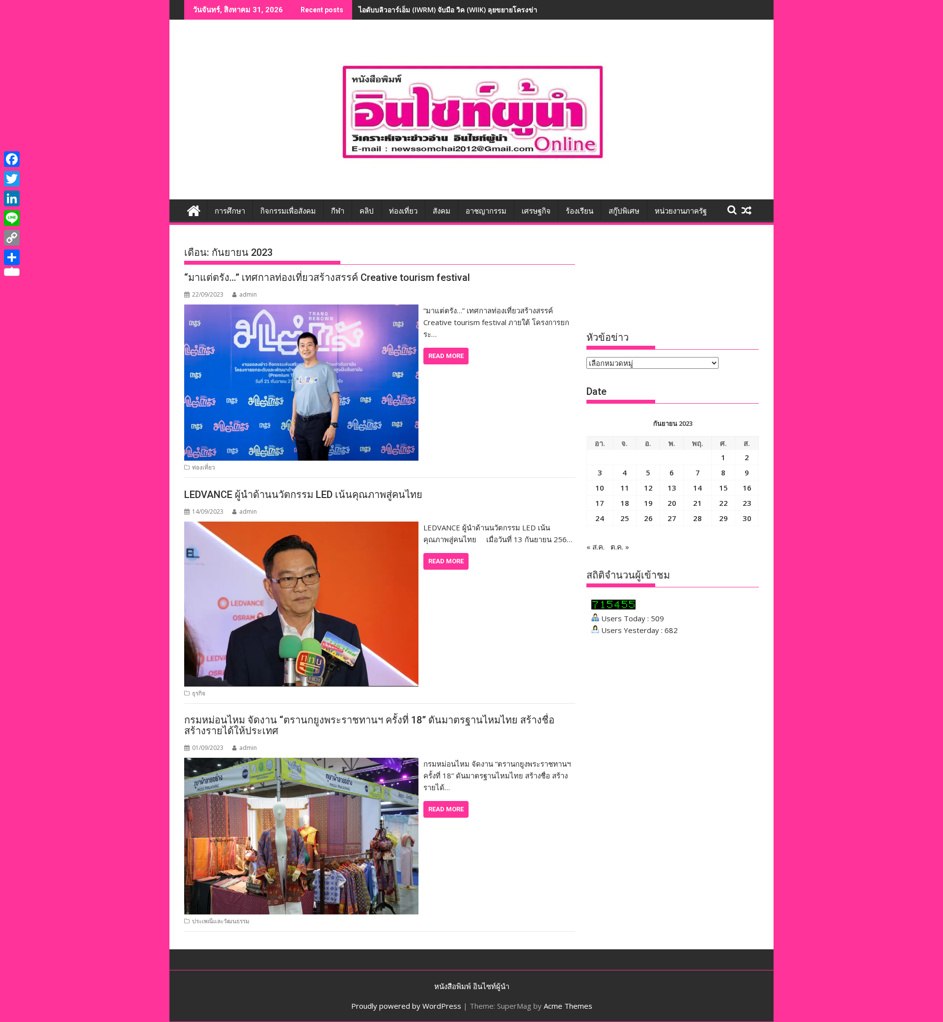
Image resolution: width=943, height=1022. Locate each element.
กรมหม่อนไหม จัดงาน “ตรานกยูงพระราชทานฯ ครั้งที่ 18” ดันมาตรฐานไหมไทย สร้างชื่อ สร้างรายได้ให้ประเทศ (369, 725)
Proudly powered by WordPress (406, 1006)
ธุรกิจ (198, 693)
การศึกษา (230, 211)
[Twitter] (12, 179)
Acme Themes (568, 1006)
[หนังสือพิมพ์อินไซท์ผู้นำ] (194, 209)
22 (723, 503)
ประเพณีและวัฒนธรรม (221, 921)
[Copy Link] (12, 238)
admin (248, 294)
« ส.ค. (595, 547)
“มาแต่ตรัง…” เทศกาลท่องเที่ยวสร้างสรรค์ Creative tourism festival (327, 277)
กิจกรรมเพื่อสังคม (288, 211)
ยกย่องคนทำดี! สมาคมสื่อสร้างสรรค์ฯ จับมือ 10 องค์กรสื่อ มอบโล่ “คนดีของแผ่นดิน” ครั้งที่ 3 (495, 9)
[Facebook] (12, 159)
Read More (446, 355)
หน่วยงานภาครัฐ (681, 211)
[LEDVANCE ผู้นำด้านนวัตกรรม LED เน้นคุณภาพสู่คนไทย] (301, 527)
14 (697, 488)
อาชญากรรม (486, 211)
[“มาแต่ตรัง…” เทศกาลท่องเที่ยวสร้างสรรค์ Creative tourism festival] (301, 310)
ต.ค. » (619, 547)
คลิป (367, 211)
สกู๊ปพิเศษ (624, 211)
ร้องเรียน (579, 211)
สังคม (441, 211)
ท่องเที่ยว (403, 211)
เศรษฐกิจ (536, 211)
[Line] (12, 218)
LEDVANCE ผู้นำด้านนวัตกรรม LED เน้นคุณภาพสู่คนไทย (303, 494)
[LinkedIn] (12, 198)
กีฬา (337, 211)
